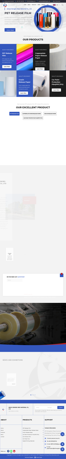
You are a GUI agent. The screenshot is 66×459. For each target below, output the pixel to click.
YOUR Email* (45, 280)
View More (55, 361)
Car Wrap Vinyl (26, 438)
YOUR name (10, 280)
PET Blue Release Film (32, 144)
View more (7, 388)
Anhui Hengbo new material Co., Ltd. (22, 455)
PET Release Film (27, 428)
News (39, 4)
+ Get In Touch (10, 31)
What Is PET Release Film (32, 371)
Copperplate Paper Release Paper (41, 55)
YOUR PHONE (28, 280)
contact (43, 4)
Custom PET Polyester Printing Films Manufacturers (45, 455)
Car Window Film (27, 436)
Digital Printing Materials (28, 441)
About (29, 4)
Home (25, 4)
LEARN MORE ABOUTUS (17, 235)
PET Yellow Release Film (51, 144)
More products (33, 158)
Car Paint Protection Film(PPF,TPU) (57, 82)
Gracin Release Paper (28, 432)
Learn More (7, 66)
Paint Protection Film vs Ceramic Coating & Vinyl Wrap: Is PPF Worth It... (53, 372)
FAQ (47, 4)
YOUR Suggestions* (12, 287)
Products (34, 4)
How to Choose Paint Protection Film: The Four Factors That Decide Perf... (11, 372)
